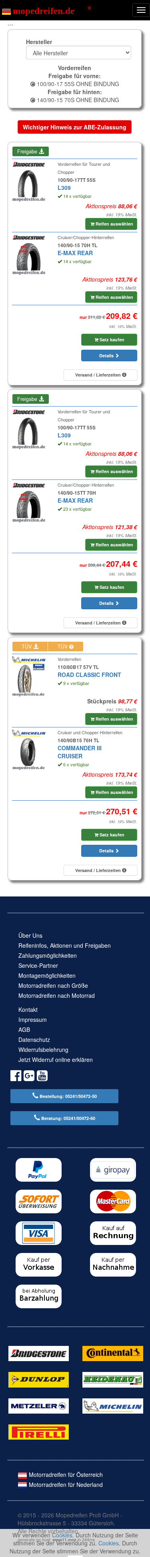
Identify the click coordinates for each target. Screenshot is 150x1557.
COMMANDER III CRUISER (80, 752)
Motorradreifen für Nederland (65, 1484)
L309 (64, 187)
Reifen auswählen (113, 224)
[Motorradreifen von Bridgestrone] (39, 1353)
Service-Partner (38, 965)
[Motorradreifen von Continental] (113, 1353)
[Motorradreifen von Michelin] (113, 1405)
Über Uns (30, 935)
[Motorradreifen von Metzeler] (39, 1405)
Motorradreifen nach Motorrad (56, 995)
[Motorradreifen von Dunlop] (39, 1379)
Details (107, 355)
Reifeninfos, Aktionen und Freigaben (64, 945)
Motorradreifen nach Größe (53, 985)
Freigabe (28, 151)
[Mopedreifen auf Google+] (29, 1077)
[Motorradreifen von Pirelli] (39, 1431)
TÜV (27, 646)
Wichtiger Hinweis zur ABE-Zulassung (74, 127)
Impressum (32, 1019)
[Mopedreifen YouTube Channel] (42, 1077)
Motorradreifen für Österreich (65, 1474)
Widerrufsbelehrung (43, 1049)
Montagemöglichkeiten (47, 975)
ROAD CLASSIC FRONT (89, 675)
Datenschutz (34, 1039)
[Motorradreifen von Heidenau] (113, 1379)
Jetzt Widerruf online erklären (55, 1059)
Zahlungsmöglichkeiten (47, 955)
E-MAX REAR (75, 253)
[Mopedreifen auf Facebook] (15, 1077)
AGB (24, 1029)
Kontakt (28, 1009)
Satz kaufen (111, 339)
